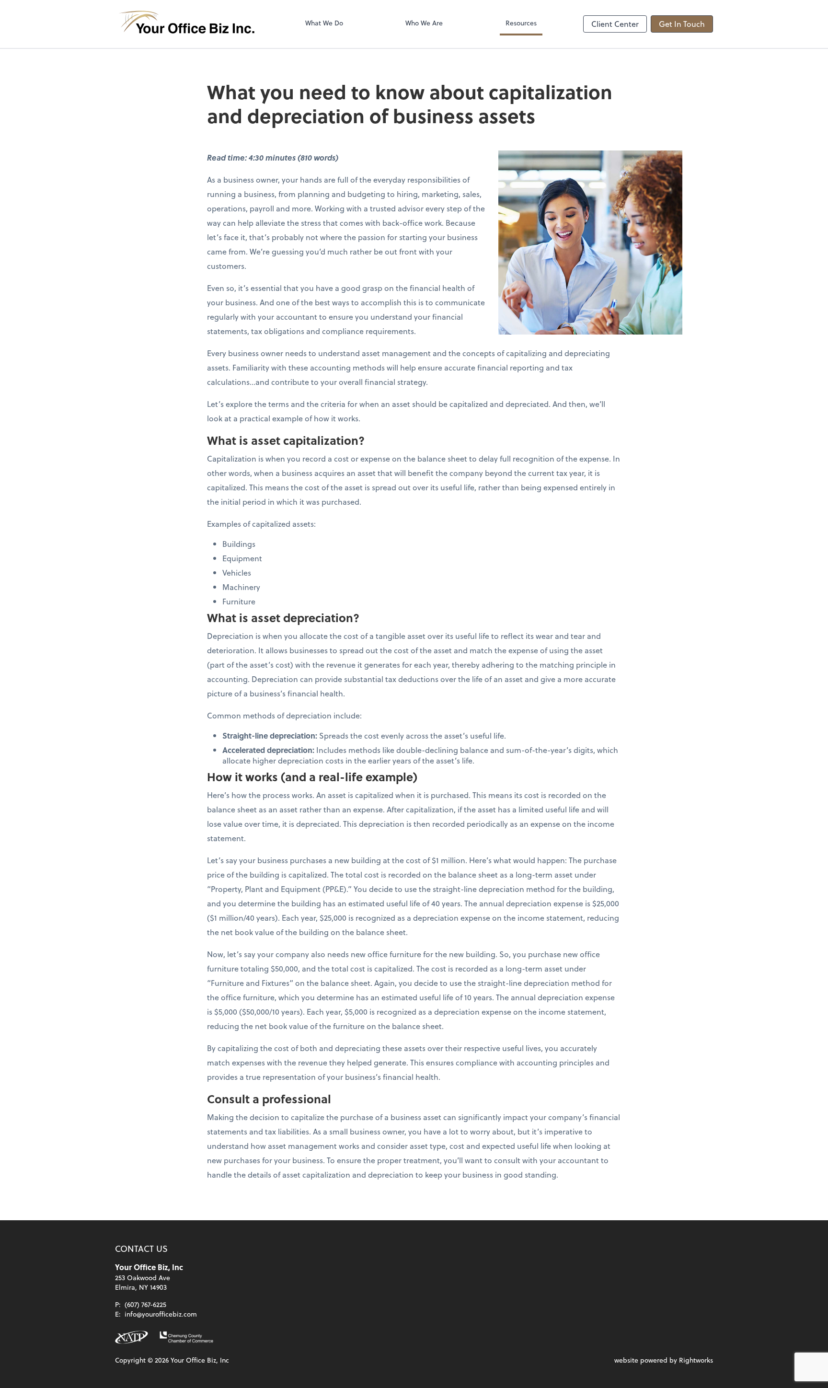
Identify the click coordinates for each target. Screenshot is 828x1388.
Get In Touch (682, 23)
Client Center (615, 23)
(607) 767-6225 (145, 1304)
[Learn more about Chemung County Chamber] (186, 1337)
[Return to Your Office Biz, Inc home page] (187, 24)
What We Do (324, 23)
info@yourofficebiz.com (161, 1314)
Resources (521, 23)
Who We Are (424, 23)
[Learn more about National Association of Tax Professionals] (131, 1337)
